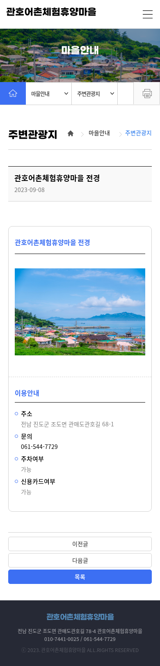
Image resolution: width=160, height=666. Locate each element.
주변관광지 (88, 93)
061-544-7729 (39, 446)
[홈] (13, 93)
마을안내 (40, 93)
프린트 (147, 93)
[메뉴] (147, 14)
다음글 (80, 560)
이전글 (80, 544)
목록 (80, 576)
